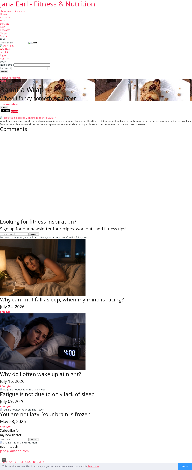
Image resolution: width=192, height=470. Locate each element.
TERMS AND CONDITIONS (15, 462)
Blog (2, 26)
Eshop (3, 20)
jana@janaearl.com (14, 451)
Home (3, 14)
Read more (93, 466)
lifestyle (5, 311)
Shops (3, 33)
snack (3, 81)
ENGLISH (10, 45)
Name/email (7, 64)
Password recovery (10, 77)
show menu (6, 11)
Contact (4, 36)
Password (5, 68)
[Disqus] (96, 170)
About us (5, 17)
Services (4, 23)
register (4, 58)
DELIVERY (38, 462)
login (3, 55)
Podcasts (5, 30)
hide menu (20, 11)
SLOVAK (6, 49)
